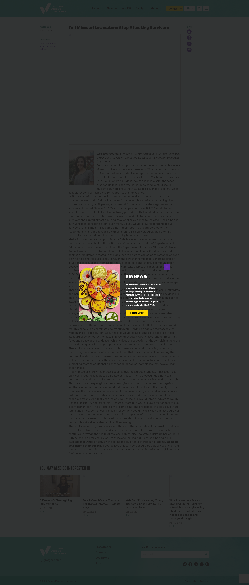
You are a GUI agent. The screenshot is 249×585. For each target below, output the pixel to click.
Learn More (137, 313)
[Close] (167, 267)
